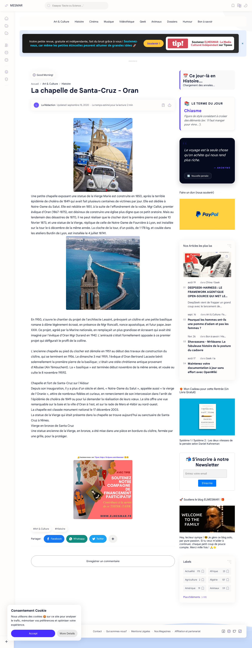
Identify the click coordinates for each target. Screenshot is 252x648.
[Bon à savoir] (205, 21)
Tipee (97, 457)
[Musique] (109, 21)
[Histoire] (79, 21)
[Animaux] (156, 21)
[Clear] (105, 5)
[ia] (214, 358)
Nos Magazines (162, 631)
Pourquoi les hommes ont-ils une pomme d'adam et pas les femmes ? (208, 324)
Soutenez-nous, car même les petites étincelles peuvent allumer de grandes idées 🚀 (83, 43)
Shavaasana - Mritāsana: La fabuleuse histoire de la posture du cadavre (209, 346)
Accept (33, 633)
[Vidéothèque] (126, 21)
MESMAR (16, 5)
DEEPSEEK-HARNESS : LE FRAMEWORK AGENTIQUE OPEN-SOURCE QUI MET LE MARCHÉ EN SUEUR (206, 292)
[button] (239, 5)
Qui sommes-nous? (116, 631)
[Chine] (209, 282)
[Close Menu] (242, 43)
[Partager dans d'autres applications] (112, 539)
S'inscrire (207, 483)
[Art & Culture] (61, 21)
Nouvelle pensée (197, 175)
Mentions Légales (140, 631)
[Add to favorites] (163, 105)
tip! (177, 43)
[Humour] (187, 21)
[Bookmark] (233, 5)
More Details (67, 633)
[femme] (226, 314)
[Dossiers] (172, 21)
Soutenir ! (153, 43)
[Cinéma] (93, 21)
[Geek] (143, 21)
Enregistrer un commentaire (103, 561)
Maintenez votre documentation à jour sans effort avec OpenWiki (206, 368)
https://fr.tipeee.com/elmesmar (112, 457)
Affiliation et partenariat (188, 631)
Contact (97, 631)
